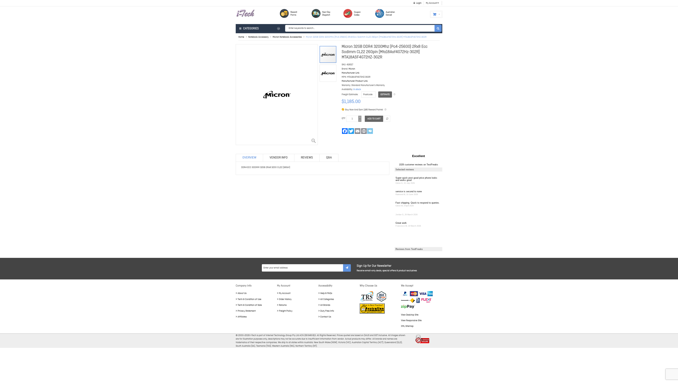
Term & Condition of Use (249, 299)
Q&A (329, 158)
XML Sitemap (407, 326)
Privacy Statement (247, 310)
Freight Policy (285, 310)
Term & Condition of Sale (250, 305)
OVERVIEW (249, 158)
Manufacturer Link (350, 72)
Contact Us (325, 316)
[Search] (438, 28)
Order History (285, 299)
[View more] (394, 94)
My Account (284, 293)
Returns (283, 305)
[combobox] (363, 28)
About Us (242, 293)
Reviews (307, 158)
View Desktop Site (409, 314)
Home (241, 37)
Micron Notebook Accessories (287, 37)
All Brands (325, 305)
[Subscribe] (347, 268)
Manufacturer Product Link (355, 81)
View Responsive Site (411, 320)
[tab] (249, 158)
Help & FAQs (326, 293)
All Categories (327, 299)
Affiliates (242, 316)
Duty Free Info (327, 310)
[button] (328, 72)
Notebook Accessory (258, 37)
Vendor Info (279, 158)
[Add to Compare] (387, 119)
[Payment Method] (408, 300)
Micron (352, 68)
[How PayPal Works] (417, 293)
